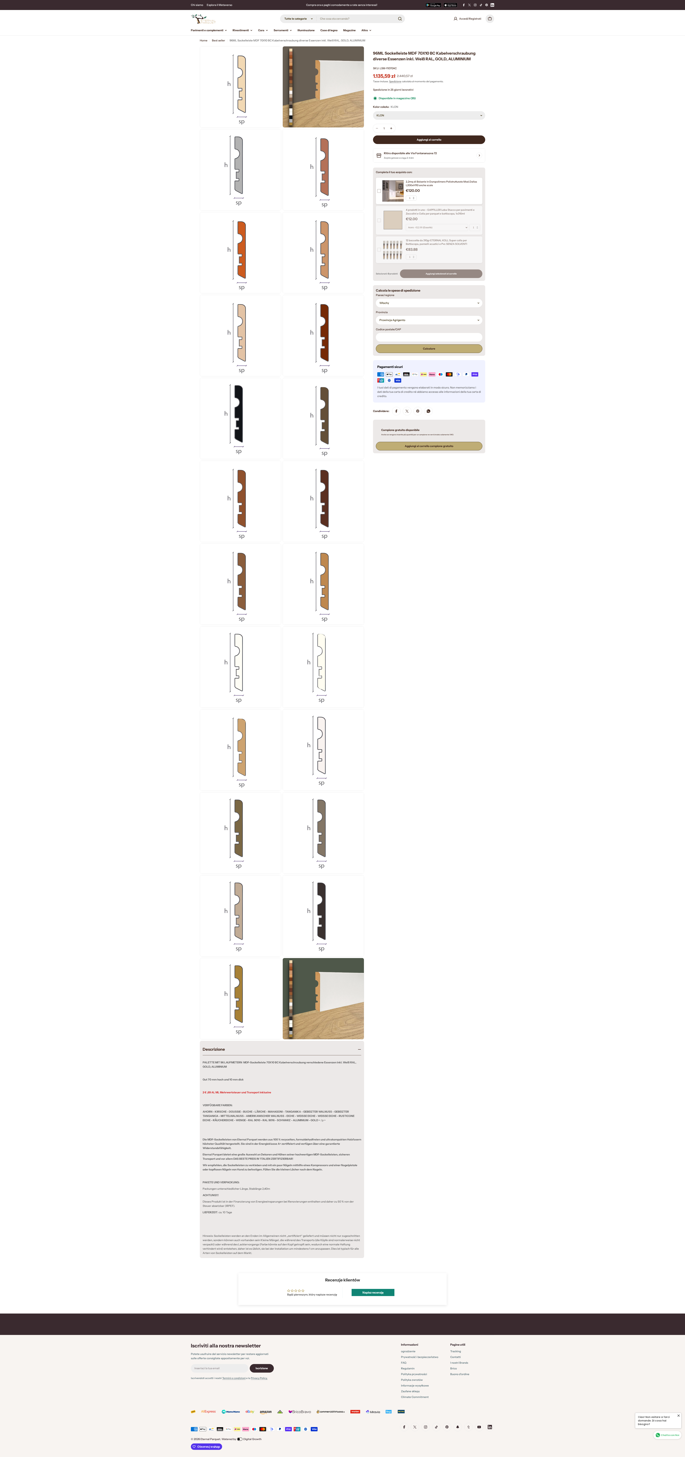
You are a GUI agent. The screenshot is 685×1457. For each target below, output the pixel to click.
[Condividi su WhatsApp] (428, 411)
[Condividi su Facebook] (396, 411)
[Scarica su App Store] (450, 5)
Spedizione (395, 81)
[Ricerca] (400, 19)
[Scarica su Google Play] (433, 5)
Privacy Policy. (259, 1378)
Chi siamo (197, 5)
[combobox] (342, 18)
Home (203, 40)
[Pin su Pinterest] (417, 411)
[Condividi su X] (407, 411)
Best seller (218, 40)
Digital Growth (252, 1439)
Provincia (382, 312)
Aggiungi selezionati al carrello (441, 273)
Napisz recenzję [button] (373, 1292)
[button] (71, 1423)
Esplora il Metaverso (219, 5)
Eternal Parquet (210, 1439)
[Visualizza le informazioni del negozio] (479, 155)
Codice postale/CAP (388, 329)
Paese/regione (385, 295)
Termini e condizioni (234, 1378)
